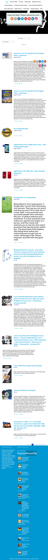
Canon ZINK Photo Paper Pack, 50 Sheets (28, 366)
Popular (21, 453)
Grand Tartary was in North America (25, 480)
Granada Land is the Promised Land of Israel (25, 459)
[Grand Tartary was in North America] (19, 479)
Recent (30, 453)
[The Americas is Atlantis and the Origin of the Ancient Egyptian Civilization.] (19, 528)
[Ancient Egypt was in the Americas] (19, 465)
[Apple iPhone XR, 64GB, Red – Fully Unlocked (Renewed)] (7, 175)
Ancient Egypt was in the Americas (25, 466)
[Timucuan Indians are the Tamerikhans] (19, 544)
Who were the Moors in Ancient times (26, 522)
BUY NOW (16, 83)
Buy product (17, 163)
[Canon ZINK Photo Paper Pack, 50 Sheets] (7, 374)
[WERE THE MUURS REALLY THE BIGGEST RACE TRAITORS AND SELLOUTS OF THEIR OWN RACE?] (19, 502)
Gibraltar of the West (25, 538)
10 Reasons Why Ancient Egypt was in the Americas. (25, 487)
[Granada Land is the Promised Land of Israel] (19, 458)
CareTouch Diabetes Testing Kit (24, 390)
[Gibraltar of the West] (19, 538)
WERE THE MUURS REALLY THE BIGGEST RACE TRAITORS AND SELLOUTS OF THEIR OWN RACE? (25, 505)
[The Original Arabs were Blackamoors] (19, 552)
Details (21, 83)
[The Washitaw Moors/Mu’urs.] (19, 473)
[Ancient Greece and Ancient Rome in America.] (19, 495)
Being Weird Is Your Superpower (25, 197)
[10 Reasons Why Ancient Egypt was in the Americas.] (19, 486)
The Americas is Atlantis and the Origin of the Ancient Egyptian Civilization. (25, 530)
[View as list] (25, 45)
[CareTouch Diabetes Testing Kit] (7, 394)
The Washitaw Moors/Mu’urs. (25, 473)
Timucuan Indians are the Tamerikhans (26, 545)
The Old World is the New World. (25, 515)
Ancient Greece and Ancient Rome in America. (26, 496)
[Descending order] (29, 38)
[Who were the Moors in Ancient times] (19, 521)
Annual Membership (21, 129)
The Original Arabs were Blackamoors (25, 553)
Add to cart (16, 135)
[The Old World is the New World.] (19, 515)
